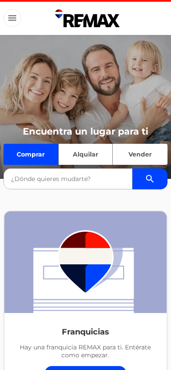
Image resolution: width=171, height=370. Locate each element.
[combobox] (68, 178)
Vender (140, 154)
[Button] (12, 18)
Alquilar (85, 154)
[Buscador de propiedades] (149, 178)
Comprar (31, 154)
